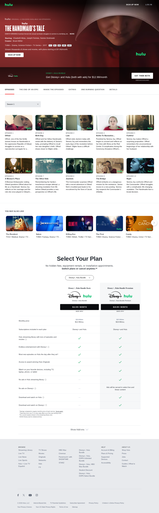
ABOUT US (126, 447)
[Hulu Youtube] (32, 495)
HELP (103, 447)
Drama (14, 45)
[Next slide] (154, 223)
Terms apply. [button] (59, 411)
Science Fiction (24, 45)
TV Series (37, 45)
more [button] (72, 34)
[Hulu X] (26, 495)
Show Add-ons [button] (77, 430)
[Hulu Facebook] (20, 495)
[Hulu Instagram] (37, 495)
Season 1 (10, 104)
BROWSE (21, 447)
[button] (9, 89)
